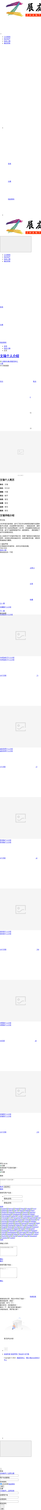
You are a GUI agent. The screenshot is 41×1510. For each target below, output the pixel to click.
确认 (1, 1259)
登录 (2, 1486)
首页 (5, 346)
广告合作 (21, 1354)
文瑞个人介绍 (9, 356)
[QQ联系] (22, 1398)
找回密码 (11, 1484)
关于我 (26, 1354)
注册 (2, 1508)
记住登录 (5, 1484)
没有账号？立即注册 (7, 1473)
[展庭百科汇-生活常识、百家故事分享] (6, 1350)
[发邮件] (22, 1436)
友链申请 (7, 1354)
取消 (1, 1187)
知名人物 (7, 348)
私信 (34, 381)
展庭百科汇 (21, 1358)
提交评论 (7, 1187)
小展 (1, 363)
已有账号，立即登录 (7, 1491)
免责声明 (14, 1354)
